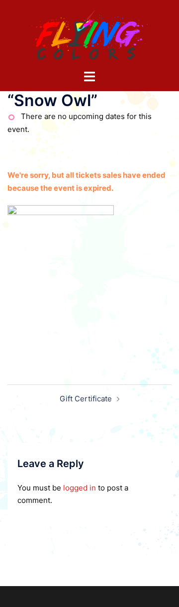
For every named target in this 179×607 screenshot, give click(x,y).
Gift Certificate (86, 398)
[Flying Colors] (89, 34)
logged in (79, 487)
